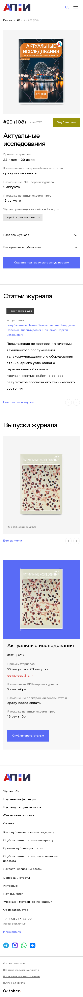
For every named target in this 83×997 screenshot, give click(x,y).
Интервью (10, 886)
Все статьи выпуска (18, 402)
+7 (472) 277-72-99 (17, 919)
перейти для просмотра (23, 217)
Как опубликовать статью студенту (28, 832)
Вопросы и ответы (16, 878)
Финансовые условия (18, 815)
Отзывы (9, 823)
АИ (18, 20)
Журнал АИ (11, 791)
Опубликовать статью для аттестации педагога (30, 858)
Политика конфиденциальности (21, 970)
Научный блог (13, 894)
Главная (7, 20)
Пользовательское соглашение (21, 977)
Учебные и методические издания (27, 902)
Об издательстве (15, 910)
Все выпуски (12, 541)
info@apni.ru (12, 932)
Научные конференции (19, 799)
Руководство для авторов (22, 807)
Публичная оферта (14, 983)
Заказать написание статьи (22, 869)
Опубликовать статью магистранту (28, 840)
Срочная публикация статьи (23, 848)
